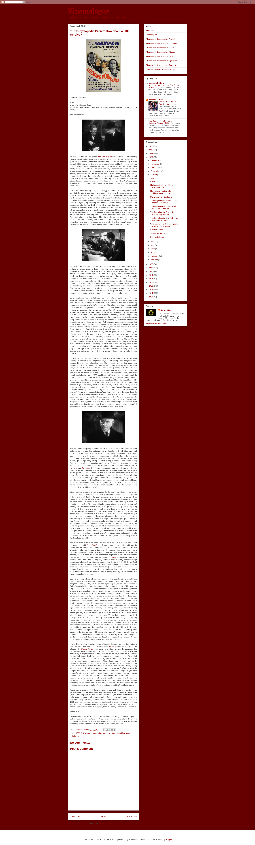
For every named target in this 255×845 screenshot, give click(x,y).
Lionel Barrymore (123, 733)
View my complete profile (156, 323)
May (153, 245)
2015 (151, 289)
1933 (78, 733)
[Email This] (104, 730)
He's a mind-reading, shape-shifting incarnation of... (162, 192)
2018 (151, 279)
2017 (151, 282)
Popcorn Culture (155, 100)
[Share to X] (109, 730)
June (153, 241)
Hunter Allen (166, 310)
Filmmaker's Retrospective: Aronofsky (161, 39)
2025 (151, 150)
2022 (151, 264)
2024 (151, 153)
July (153, 178)
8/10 (82, 733)
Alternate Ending (156, 83)
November (155, 164)
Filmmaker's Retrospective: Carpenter (162, 43)
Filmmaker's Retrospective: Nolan (160, 56)
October (154, 167)
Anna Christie (92, 545)
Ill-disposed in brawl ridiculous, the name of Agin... (163, 186)
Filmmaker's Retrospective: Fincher (160, 52)
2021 (151, 268)
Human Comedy (87, 649)
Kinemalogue (88, 11)
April (153, 249)
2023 (151, 157)
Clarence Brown (91, 733)
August (154, 175)
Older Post (132, 817)
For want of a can (157, 237)
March (154, 252)
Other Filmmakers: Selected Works (160, 69)
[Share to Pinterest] (114, 730)
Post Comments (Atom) (109, 823)
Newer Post (75, 817)
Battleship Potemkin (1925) (159, 123)
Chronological (151, 35)
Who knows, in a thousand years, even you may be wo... (164, 225)
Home (104, 817)
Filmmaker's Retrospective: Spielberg (161, 61)
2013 (151, 297)
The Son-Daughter (105, 157)
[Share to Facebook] (112, 730)
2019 (151, 275)
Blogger (169, 840)
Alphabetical (151, 30)
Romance (73, 468)
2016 (151, 286)
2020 (151, 271)
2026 (151, 146)
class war (102, 733)
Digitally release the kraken (161, 197)
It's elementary (156, 230)
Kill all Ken (154, 181)
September (156, 171)
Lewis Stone (111, 733)
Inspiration (86, 468)
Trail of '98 (112, 646)
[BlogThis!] (107, 730)
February (155, 256)
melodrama (74, 736)
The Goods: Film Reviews (160, 121)
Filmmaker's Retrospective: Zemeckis (161, 65)
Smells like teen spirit (159, 233)
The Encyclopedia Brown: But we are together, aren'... (164, 219)
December (155, 160)
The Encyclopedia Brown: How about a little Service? (163, 207)
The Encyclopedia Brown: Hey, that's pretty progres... (163, 213)
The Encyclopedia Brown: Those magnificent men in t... (164, 201)
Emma (113, 557)
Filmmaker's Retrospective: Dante (160, 48)
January (154, 260)
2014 (151, 293)
